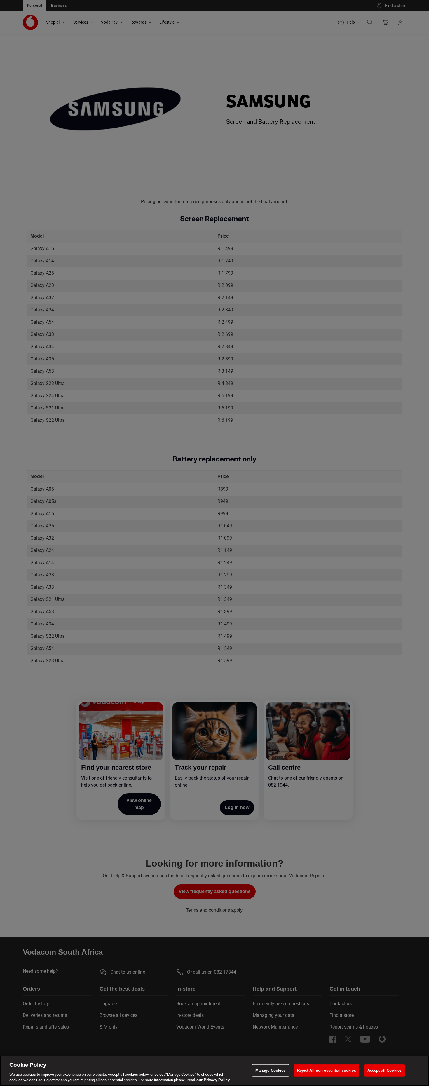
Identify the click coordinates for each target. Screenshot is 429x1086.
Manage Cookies (270, 1070)
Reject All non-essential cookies (326, 1070)
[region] (214, 1071)
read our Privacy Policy (208, 1080)
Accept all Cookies (384, 1070)
